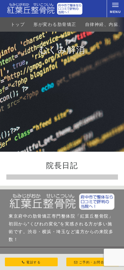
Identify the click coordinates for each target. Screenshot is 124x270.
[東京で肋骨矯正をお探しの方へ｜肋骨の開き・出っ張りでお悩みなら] (44, 9)
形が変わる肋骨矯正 (54, 24)
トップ (18, 24)
